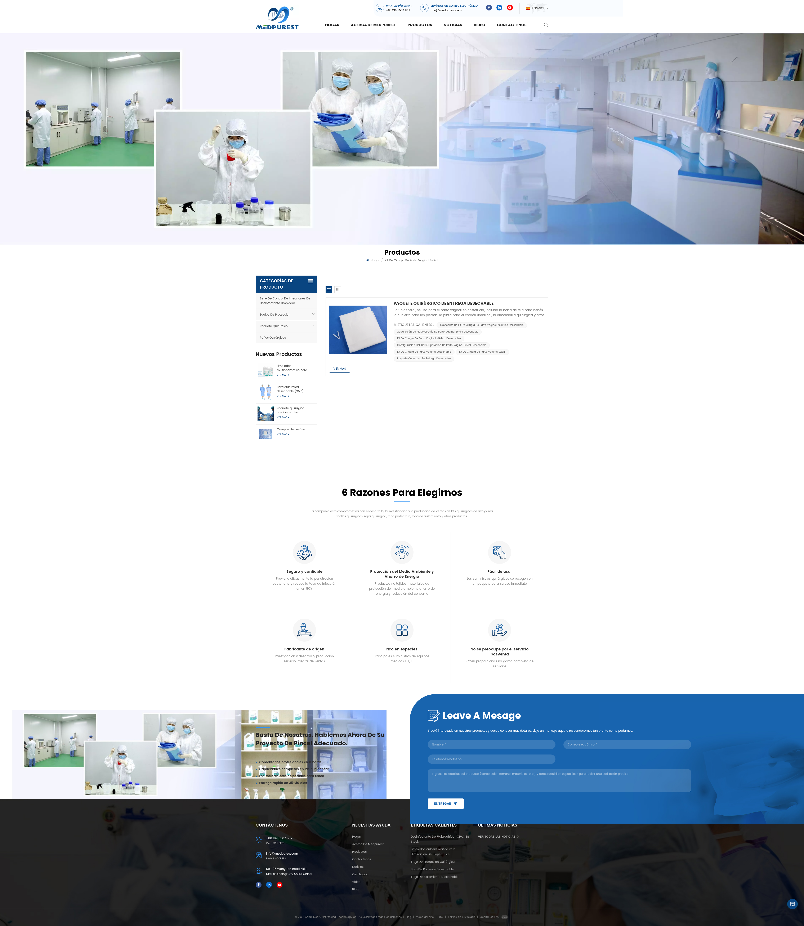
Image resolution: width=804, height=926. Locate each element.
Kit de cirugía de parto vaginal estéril (482, 352)
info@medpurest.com (446, 10)
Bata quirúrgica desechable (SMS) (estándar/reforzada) (293, 389)
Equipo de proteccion (275, 314)
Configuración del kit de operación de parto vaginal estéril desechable (441, 345)
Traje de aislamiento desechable (435, 876)
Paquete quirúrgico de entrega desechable (443, 303)
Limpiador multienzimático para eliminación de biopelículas (292, 368)
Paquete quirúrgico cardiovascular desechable (290, 410)
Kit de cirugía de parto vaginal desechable (424, 352)
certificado (360, 874)
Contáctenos (512, 24)
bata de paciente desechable (432, 869)
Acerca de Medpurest (373, 24)
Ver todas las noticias (496, 836)
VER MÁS (282, 434)
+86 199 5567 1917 (398, 10)
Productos (420, 24)
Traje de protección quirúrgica (433, 861)
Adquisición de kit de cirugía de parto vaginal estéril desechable (437, 332)
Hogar (332, 24)
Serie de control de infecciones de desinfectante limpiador (285, 301)
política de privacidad (461, 917)
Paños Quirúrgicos (273, 337)
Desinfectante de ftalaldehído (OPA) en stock (440, 839)
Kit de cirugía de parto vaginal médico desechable (429, 338)
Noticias (453, 24)
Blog (355, 889)
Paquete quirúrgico (274, 326)
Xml (440, 917)
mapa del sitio (425, 917)
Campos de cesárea (291, 429)
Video (479, 24)
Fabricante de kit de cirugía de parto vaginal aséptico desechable (481, 325)
